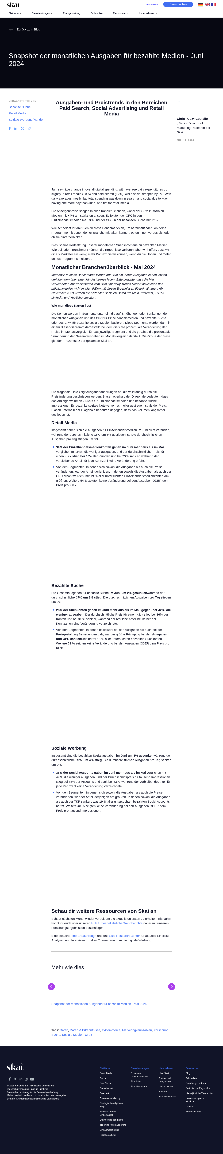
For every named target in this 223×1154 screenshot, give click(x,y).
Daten (64, 1030)
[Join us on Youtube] (32, 1079)
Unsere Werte (166, 1086)
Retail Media (17, 113)
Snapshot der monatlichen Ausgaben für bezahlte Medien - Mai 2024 (99, 1004)
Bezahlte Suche (20, 107)
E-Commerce (111, 1030)
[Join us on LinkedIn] (21, 1079)
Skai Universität (139, 1086)
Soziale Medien (72, 1034)
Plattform (14, 13)
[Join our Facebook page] (10, 1079)
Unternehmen (147, 13)
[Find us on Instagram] (26, 1079)
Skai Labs (136, 1081)
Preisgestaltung (108, 1134)
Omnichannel (106, 1088)
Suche (55, 1034)
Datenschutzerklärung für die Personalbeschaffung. (33, 1092)
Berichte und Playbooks (198, 1088)
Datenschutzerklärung (18, 1088)
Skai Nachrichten (167, 1096)
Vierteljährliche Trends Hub (199, 1093)
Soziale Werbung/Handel (26, 119)
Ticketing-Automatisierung (113, 1125)
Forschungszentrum (196, 1083)
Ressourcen (119, 13)
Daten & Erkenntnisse (85, 1030)
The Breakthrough (83, 936)
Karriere (163, 1091)
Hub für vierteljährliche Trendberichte (117, 923)
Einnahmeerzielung (109, 1129)
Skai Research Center (124, 936)
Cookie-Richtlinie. (40, 1088)
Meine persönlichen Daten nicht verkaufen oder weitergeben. (37, 1095)
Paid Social (105, 1083)
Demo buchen (178, 4)
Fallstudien (191, 1078)
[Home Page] (13, 4)
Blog (188, 1073)
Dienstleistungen (41, 13)
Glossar (190, 1106)
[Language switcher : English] (208, 4)
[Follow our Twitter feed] (15, 1079)
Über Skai (164, 1073)
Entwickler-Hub (193, 1111)
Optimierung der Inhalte (111, 1119)
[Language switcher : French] (214, 4)
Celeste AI (105, 1093)
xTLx (88, 1034)
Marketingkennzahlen (137, 1030)
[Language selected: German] (208, 4)
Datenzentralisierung (110, 1098)
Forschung (161, 1030)
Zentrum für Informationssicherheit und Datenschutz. (33, 1098)
